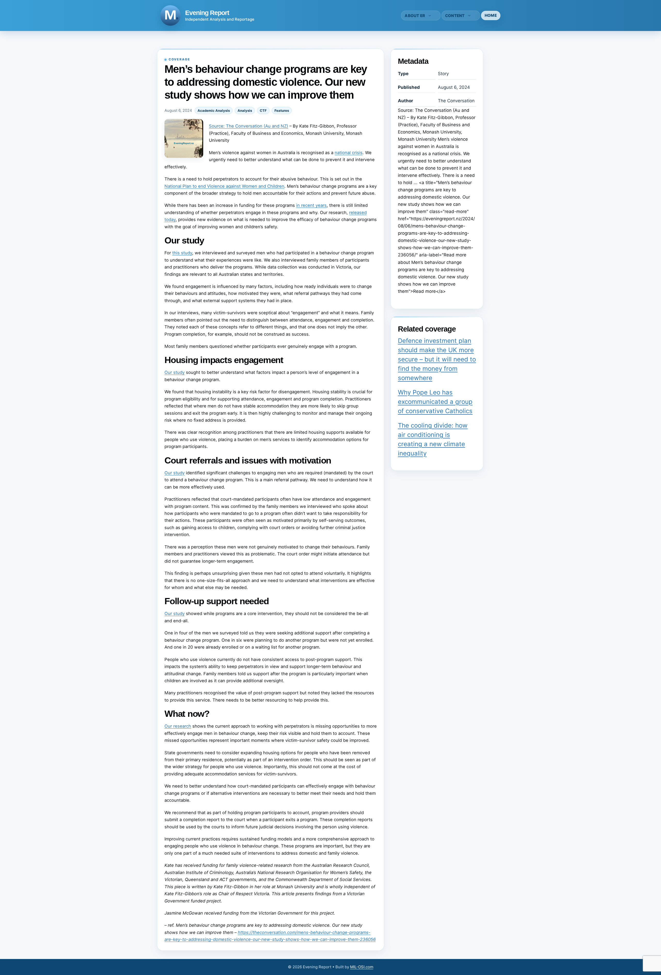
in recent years (311, 205)
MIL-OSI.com (361, 966)
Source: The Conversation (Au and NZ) (248, 126)
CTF (263, 110)
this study (182, 252)
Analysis (245, 110)
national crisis (349, 152)
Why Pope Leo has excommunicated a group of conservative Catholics (435, 402)
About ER (415, 15)
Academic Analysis (214, 110)
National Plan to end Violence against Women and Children (224, 186)
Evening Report (207, 12)
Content (455, 15)
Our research (177, 726)
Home (491, 15)
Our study (174, 372)
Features (281, 110)
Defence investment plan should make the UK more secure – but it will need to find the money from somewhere (437, 359)
